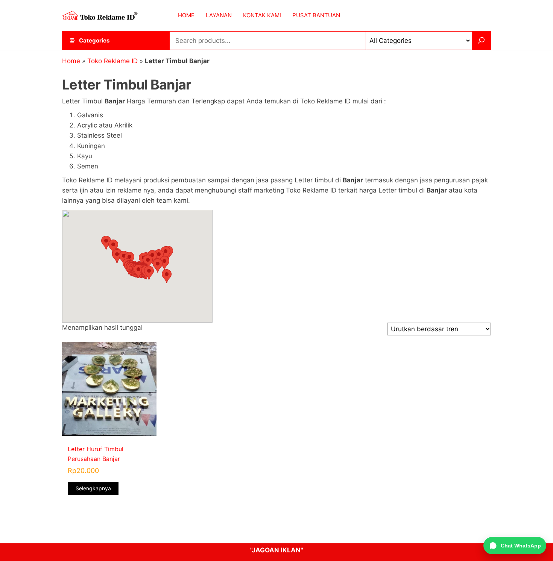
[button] (106, 243)
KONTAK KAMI (262, 15)
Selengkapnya (93, 488)
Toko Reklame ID (112, 61)
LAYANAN (219, 15)
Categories (94, 40)
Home (71, 61)
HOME (186, 15)
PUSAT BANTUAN (316, 15)
